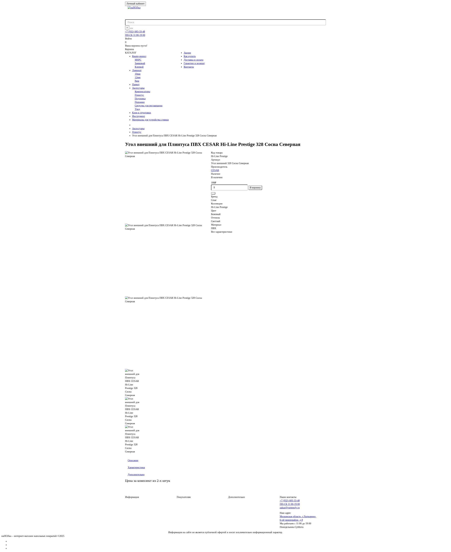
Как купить (190, 56)
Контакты (189, 67)
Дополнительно (136, 474)
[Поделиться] (213, 193)
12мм (137, 77)
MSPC (138, 60)
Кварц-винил (139, 56)
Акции (187, 52)
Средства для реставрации (148, 105)
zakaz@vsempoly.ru (290, 507)
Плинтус (139, 95)
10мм (137, 74)
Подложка (140, 98)
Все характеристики (221, 232)
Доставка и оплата (193, 60)
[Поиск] (131, 28)
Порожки (140, 102)
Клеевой (139, 67)
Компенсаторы (142, 91)
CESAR (215, 170)
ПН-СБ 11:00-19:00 (135, 35)
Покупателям (184, 497)
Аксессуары (138, 88)
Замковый (140, 63)
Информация (132, 497)
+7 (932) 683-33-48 (135, 31)
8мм (137, 81)
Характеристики (136, 467)
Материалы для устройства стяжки (150, 119)
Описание (133, 460)
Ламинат (136, 70)
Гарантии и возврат (194, 63)
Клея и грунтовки (141, 112)
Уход (137, 109)
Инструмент (138, 116)
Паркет (136, 84)
